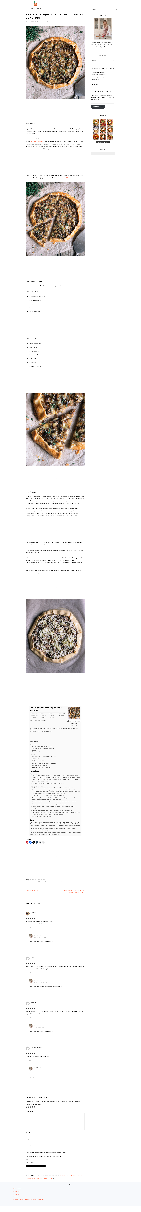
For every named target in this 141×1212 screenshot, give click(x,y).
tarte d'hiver (52, 881)
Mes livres (16, 1191)
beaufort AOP (64, 178)
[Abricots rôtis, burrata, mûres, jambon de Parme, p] (103, 136)
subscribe (68, 1160)
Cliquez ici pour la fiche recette (36, 139)
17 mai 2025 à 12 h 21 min (37, 1005)
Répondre (28, 927)
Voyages (94, 84)
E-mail (28, 1139)
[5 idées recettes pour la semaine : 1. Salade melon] (103, 122)
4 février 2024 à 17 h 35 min (40, 937)
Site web (28, 1146)
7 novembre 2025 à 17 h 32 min (38, 1050)
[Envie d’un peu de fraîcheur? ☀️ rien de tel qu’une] (110, 136)
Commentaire (30, 1111)
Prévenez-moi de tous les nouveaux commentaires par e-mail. (46, 1152)
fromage (44, 881)
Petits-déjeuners (96, 77)
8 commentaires (50, 21)
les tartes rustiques (36, 141)
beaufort (33, 881)
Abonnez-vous (98, 106)
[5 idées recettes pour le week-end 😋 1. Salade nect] (96, 136)
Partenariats (17, 1189)
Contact (15, 1197)
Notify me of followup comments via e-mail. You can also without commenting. (51, 1161)
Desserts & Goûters (97, 74)
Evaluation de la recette (33, 1104)
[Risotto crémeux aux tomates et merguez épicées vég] (110, 129)
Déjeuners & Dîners (36, 879)
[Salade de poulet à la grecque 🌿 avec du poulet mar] (103, 129)
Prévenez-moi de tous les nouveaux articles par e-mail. (44, 1156)
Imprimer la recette (74, 721)
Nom (28, 1133)
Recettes (43, 879)
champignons (39, 881)
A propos (16, 1194)
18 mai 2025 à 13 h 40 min (40, 1027)
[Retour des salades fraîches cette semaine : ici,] (110, 122)
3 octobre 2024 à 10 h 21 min (37, 960)
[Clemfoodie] (36, 9)
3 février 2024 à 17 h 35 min (37, 915)
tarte (48, 881)
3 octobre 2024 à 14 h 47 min (40, 982)
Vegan (94, 81)
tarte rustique (58, 881)
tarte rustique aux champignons (69, 881)
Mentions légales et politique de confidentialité (28, 1199)
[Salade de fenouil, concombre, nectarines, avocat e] (96, 122)
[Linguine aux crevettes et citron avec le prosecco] (96, 129)
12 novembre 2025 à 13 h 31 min (41, 1070)
